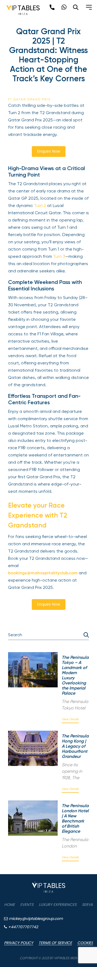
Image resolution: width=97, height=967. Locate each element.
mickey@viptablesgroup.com (35, 919)
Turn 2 (40, 205)
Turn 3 (58, 256)
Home (9, 905)
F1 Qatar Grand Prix (29, 99)
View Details (70, 719)
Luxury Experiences (58, 905)
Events (26, 905)
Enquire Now (48, 151)
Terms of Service (55, 943)
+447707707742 (22, 927)
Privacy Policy (18, 943)
